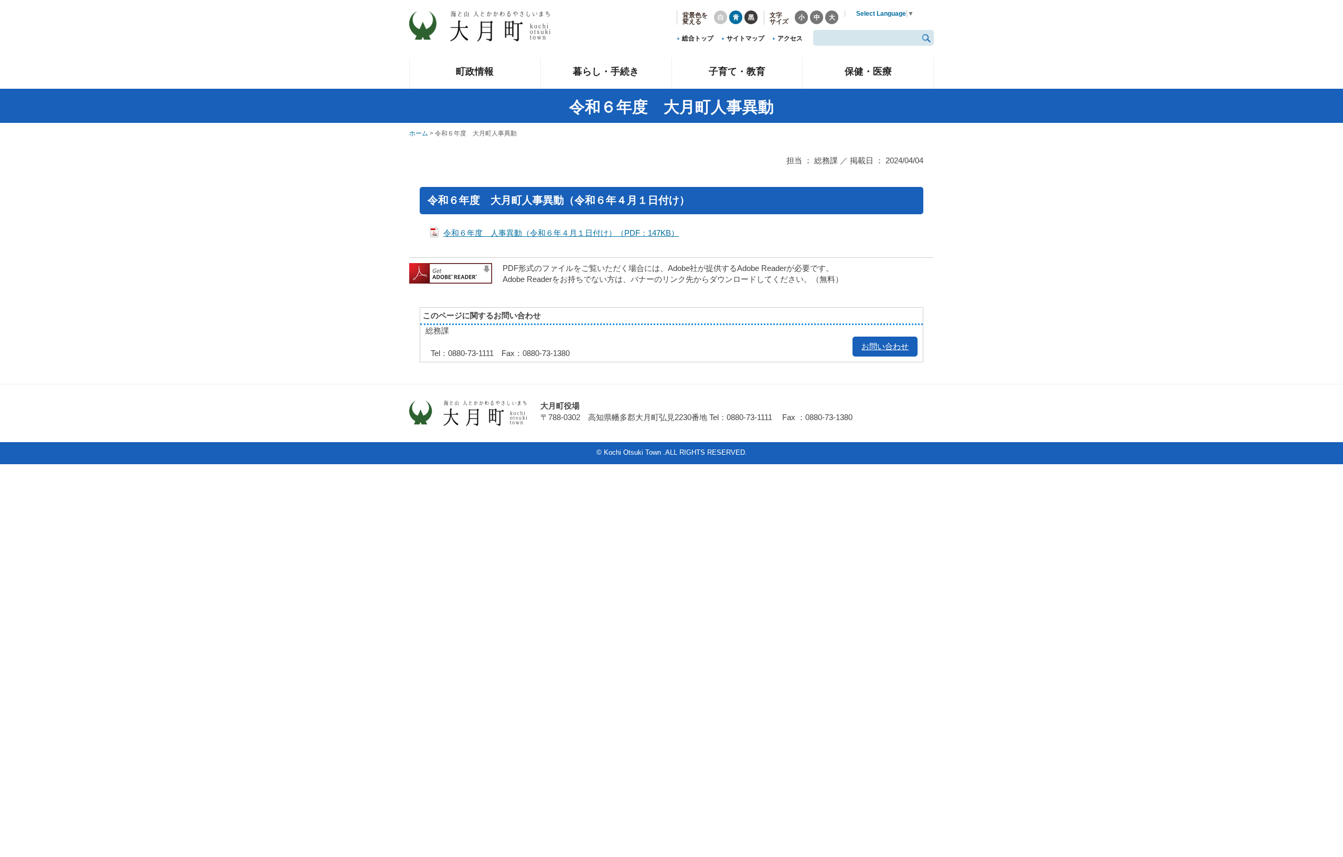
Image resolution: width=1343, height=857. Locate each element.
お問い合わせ (885, 346)
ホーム (418, 133)
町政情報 (475, 71)
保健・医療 (868, 71)
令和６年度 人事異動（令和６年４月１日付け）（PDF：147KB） (561, 232)
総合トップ (697, 38)
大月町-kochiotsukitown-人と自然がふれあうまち (488, 26)
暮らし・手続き (606, 71)
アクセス (790, 38)
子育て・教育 (737, 71)
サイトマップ (745, 38)
